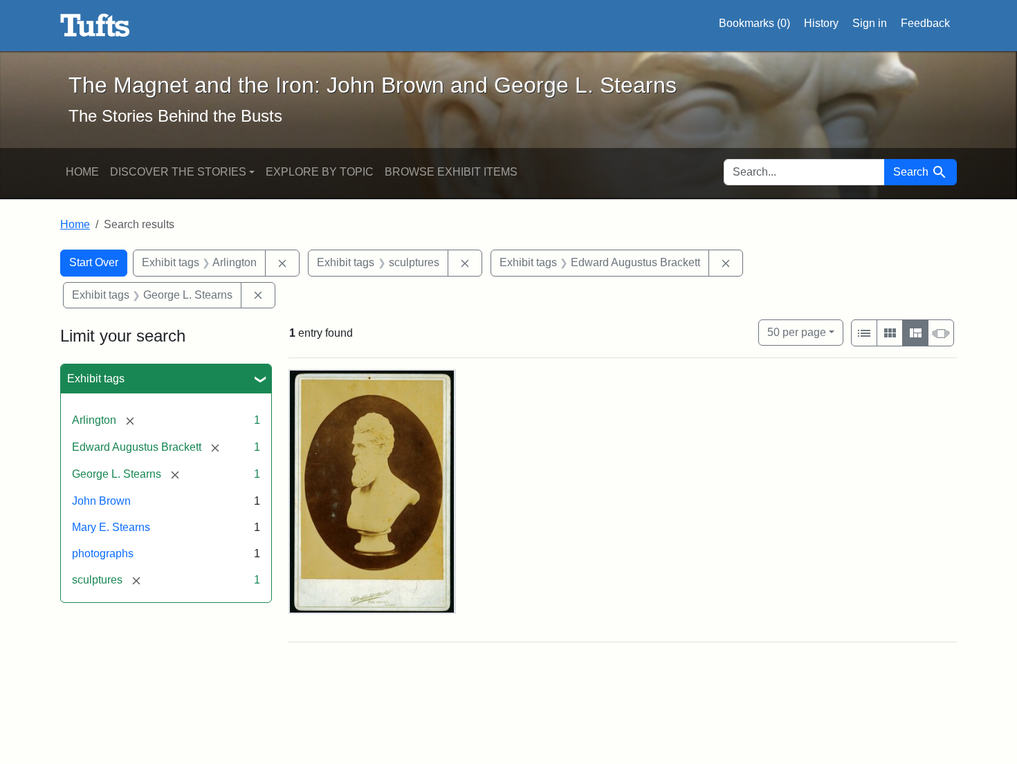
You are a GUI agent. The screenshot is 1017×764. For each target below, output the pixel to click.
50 (796, 332)
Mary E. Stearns (111, 527)
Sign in (869, 23)
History (821, 23)
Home (82, 172)
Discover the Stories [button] (178, 172)
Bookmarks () (754, 23)
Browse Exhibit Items (451, 172)
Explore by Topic (320, 172)
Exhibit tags (96, 378)
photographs (103, 553)
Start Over (93, 262)
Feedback (925, 23)
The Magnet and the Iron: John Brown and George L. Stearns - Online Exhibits (95, 25)
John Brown (101, 501)
